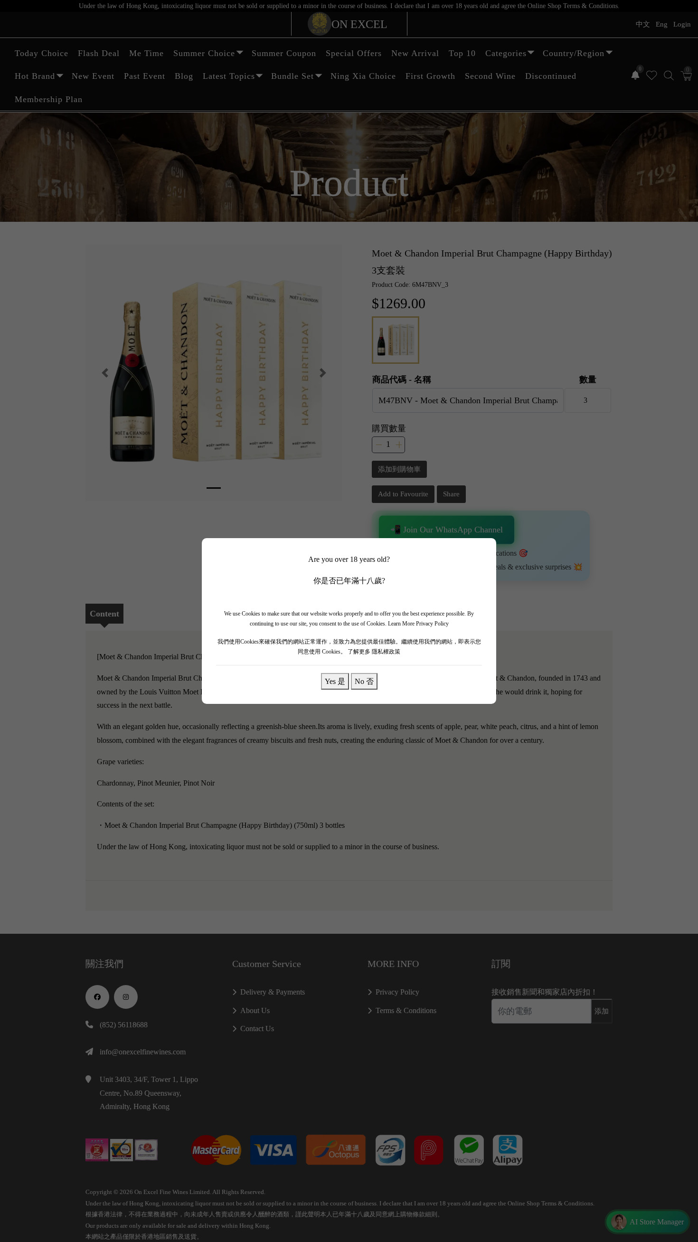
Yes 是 (335, 681)
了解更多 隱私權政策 (374, 651)
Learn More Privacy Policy (418, 623)
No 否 (364, 681)
